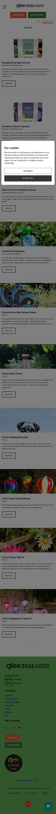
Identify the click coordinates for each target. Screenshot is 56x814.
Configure (28, 171)
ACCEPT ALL (28, 178)
